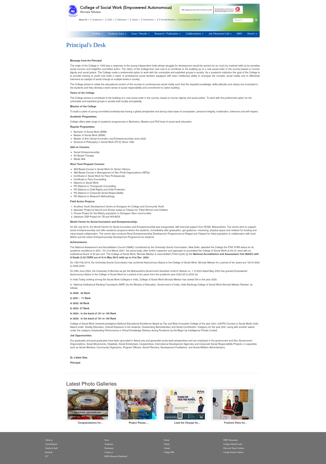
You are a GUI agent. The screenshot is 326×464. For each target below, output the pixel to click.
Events (166, 440)
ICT (46, 456)
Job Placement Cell (219, 34)
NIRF (239, 34)
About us (49, 440)
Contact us (108, 452)
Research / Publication (167, 34)
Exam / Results (139, 34)
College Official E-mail (232, 444)
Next (254, 385)
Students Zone (116, 34)
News (106, 440)
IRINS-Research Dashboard (115, 456)
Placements (108, 448)
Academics (97, 20)
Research (48, 452)
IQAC (110, 20)
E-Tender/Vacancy (167, 20)
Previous (251, 385)
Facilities (96, 34)
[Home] (74, 11)
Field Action (149, 20)
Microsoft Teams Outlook (233, 448)
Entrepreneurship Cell (190, 20)
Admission (122, 20)
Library (135, 20)
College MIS (169, 452)
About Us (83, 20)
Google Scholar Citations (233, 452)
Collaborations (194, 34)
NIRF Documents (230, 440)
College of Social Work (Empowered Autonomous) (126, 8)
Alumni (251, 34)
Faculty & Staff (51, 448)
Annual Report (51, 444)
